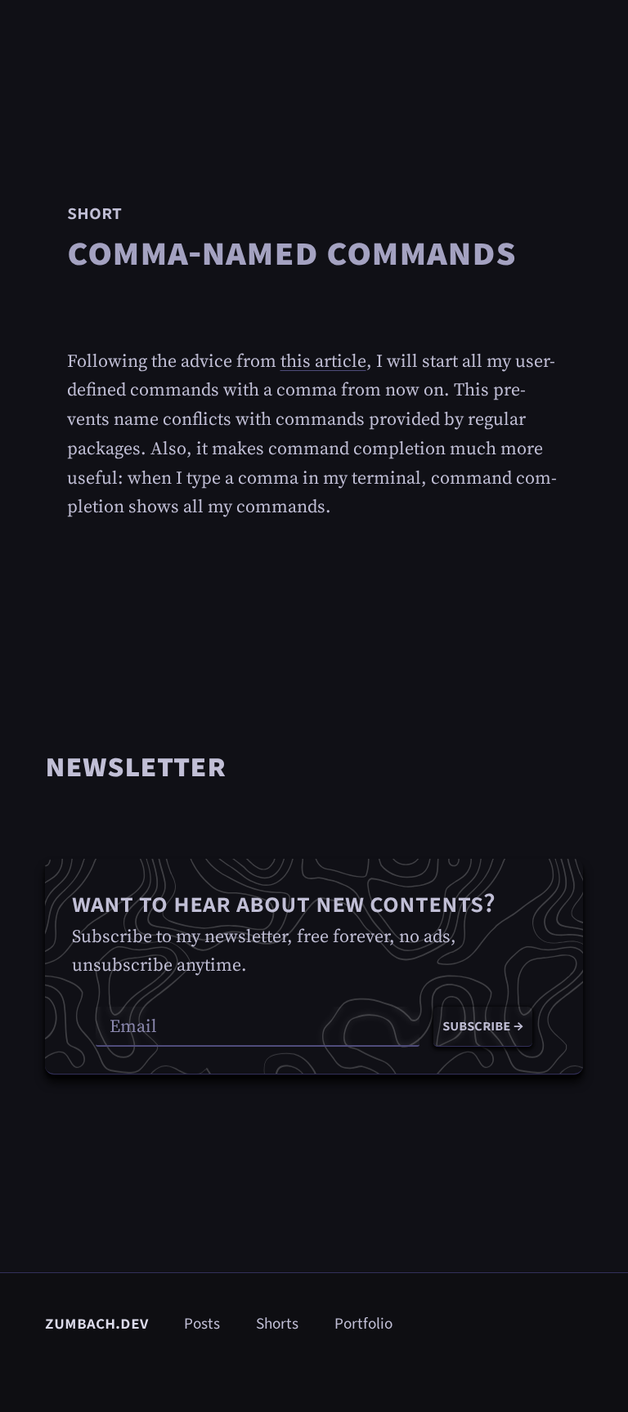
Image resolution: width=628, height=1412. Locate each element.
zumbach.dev (96, 1323)
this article (323, 360)
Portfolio (363, 1323)
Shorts (277, 1323)
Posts (202, 1323)
